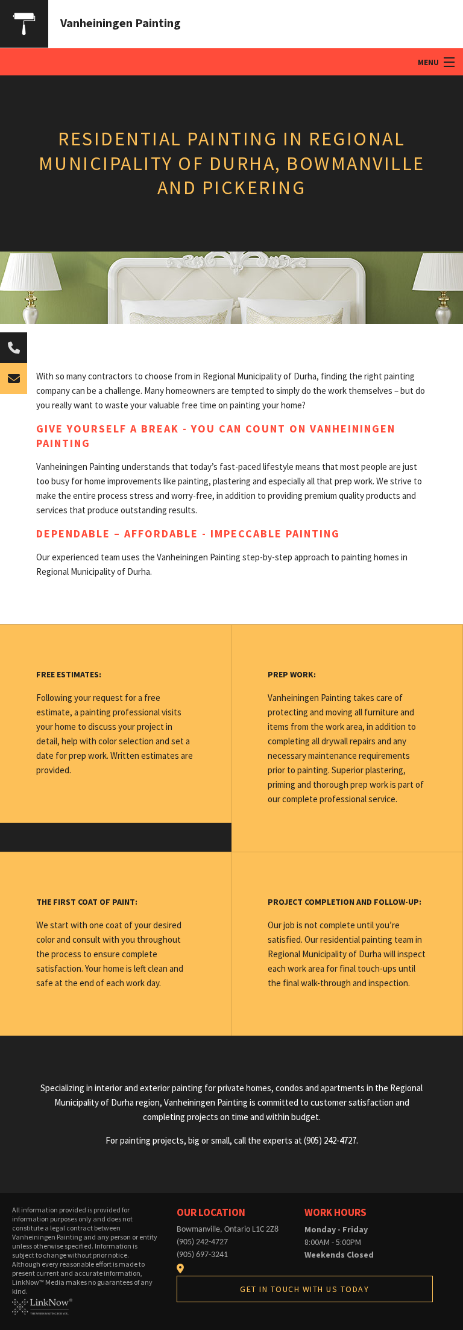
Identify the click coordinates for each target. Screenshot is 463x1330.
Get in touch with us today (304, 1289)
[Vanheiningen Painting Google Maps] (180, 1268)
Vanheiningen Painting (120, 22)
